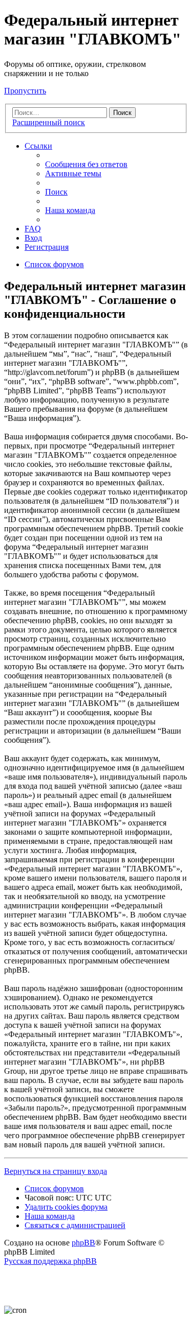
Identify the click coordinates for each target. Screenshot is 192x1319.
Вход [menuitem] (33, 237)
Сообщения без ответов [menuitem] (86, 164)
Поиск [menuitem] (56, 191)
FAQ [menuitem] (33, 228)
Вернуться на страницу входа (55, 1171)
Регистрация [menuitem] (47, 247)
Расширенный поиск (48, 122)
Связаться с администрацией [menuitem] (75, 1225)
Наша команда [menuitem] (70, 210)
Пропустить (25, 90)
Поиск (122, 112)
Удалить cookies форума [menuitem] (66, 1207)
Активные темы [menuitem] (73, 173)
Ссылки (38, 146)
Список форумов (54, 1188)
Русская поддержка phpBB (50, 1261)
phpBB (83, 1242)
